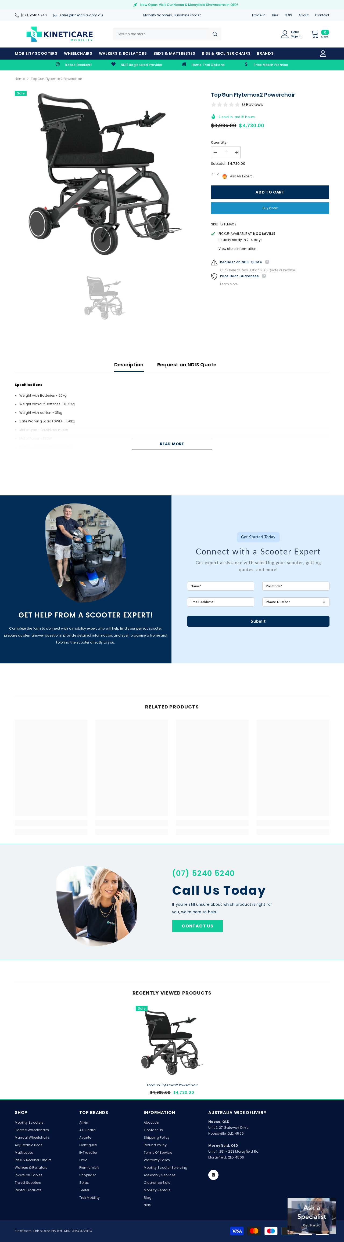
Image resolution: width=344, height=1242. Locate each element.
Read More (172, 444)
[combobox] (161, 34)
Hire (275, 15)
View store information (237, 248)
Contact (322, 15)
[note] (258, 570)
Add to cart (270, 192)
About (304, 15)
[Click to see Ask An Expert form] (312, 1216)
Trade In (259, 15)
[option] (105, 173)
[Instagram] (213, 1175)
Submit (258, 621)
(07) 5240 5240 (34, 15)
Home (20, 78)
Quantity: (219, 142)
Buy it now (270, 208)
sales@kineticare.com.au (81, 15)
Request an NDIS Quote (187, 364)
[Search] (167, 34)
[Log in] (323, 53)
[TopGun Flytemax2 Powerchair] (172, 1042)
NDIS (288, 15)
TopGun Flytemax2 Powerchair (172, 1085)
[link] (74, 65)
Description (129, 364)
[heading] (258, 544)
